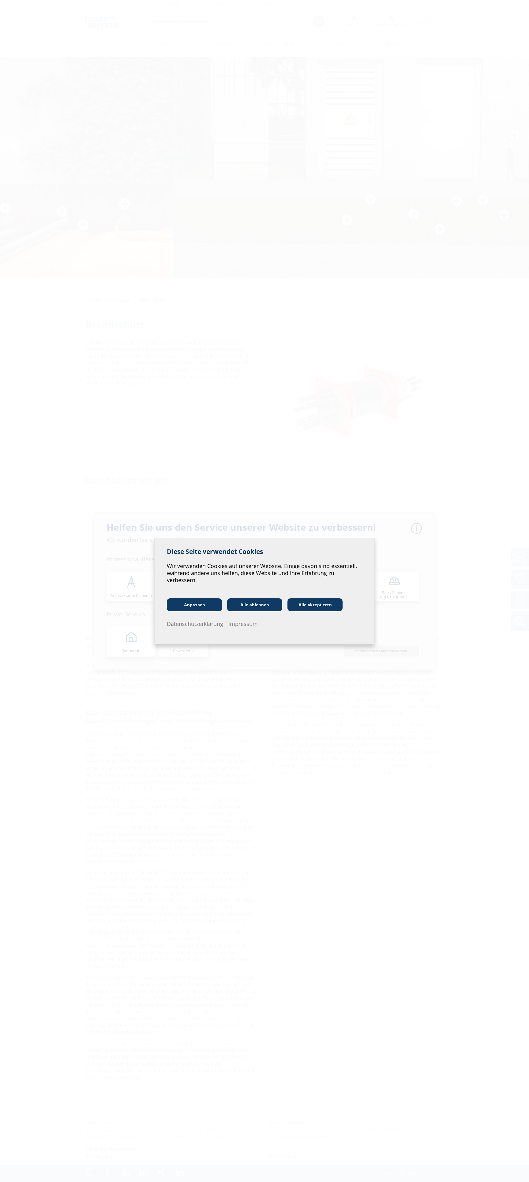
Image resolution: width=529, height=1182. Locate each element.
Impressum (243, 623)
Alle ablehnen (254, 604)
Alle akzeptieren (315, 604)
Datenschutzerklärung (195, 623)
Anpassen (194, 604)
